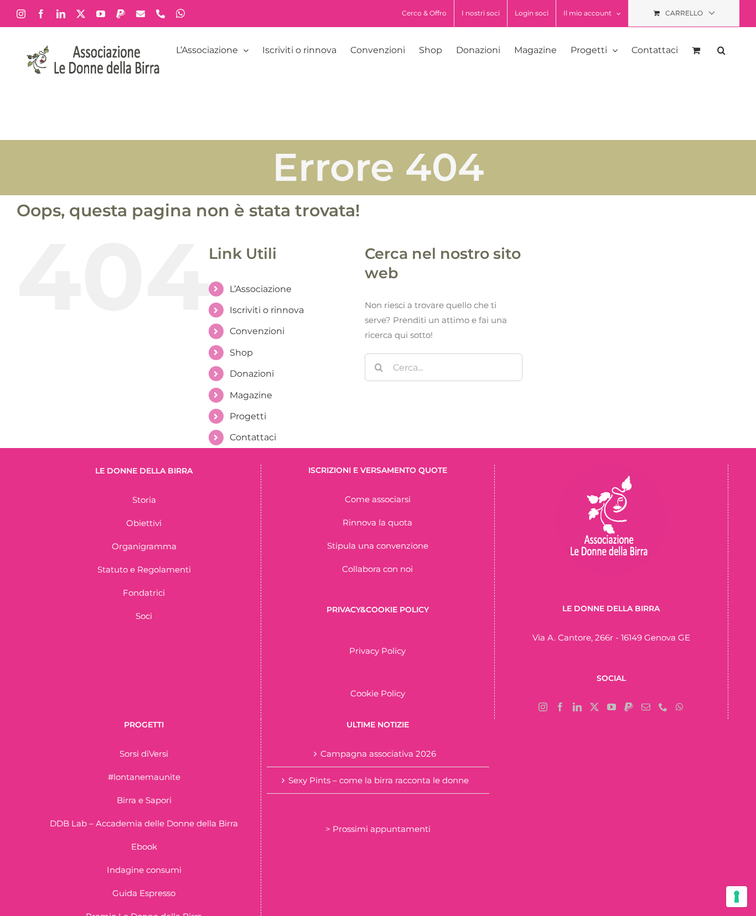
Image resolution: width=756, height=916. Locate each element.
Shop (241, 352)
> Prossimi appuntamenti (378, 829)
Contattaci (253, 437)
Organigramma (144, 546)
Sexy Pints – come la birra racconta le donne (378, 780)
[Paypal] (628, 706)
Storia (144, 500)
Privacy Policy (377, 651)
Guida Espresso (143, 893)
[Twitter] (594, 706)
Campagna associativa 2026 (378, 753)
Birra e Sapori (144, 800)
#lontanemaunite (144, 777)
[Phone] (663, 706)
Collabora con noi (377, 569)
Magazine (251, 395)
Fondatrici (144, 592)
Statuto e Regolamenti (144, 569)
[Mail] (645, 706)
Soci (144, 616)
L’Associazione (261, 289)
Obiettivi (144, 523)
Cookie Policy (377, 693)
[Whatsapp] (679, 706)
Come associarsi (378, 499)
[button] (721, 50)
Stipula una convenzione (377, 545)
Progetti (248, 416)
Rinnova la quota (377, 522)
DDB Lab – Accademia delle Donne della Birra (144, 823)
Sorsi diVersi (144, 753)
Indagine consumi (144, 870)
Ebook (144, 846)
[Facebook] (560, 706)
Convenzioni (257, 331)
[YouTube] (611, 706)
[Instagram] (542, 706)
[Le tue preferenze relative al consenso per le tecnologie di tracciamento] (736, 896)
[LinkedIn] (577, 706)
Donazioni (252, 373)
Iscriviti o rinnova (267, 310)
